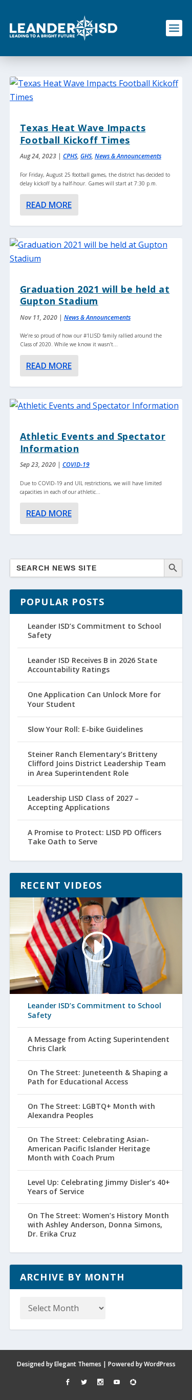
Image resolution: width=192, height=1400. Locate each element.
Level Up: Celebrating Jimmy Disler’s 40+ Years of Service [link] (99, 1187)
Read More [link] (49, 204)
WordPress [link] (160, 1364)
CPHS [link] (70, 156)
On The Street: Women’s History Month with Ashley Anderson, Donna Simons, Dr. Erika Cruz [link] (98, 1225)
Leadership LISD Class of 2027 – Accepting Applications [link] (83, 802)
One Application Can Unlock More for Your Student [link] (94, 699)
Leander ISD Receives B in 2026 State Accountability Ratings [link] (92, 664)
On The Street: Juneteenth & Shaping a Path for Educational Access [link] (98, 1077)
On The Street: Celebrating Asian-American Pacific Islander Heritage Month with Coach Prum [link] (89, 1148)
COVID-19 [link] (76, 464)
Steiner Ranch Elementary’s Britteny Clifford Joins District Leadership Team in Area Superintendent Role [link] (97, 763)
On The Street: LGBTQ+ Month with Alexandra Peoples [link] (91, 1111)
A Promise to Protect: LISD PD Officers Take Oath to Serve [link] (94, 836)
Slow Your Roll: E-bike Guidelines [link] (85, 729)
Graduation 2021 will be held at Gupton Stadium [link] (95, 295)
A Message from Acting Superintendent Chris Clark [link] (98, 1044)
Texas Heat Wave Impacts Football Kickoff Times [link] (83, 134)
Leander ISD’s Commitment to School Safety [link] (94, 630)
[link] (63, 28)
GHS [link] (86, 156)
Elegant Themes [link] (77, 1364)
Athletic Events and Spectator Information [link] (93, 442)
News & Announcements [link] (128, 156)
